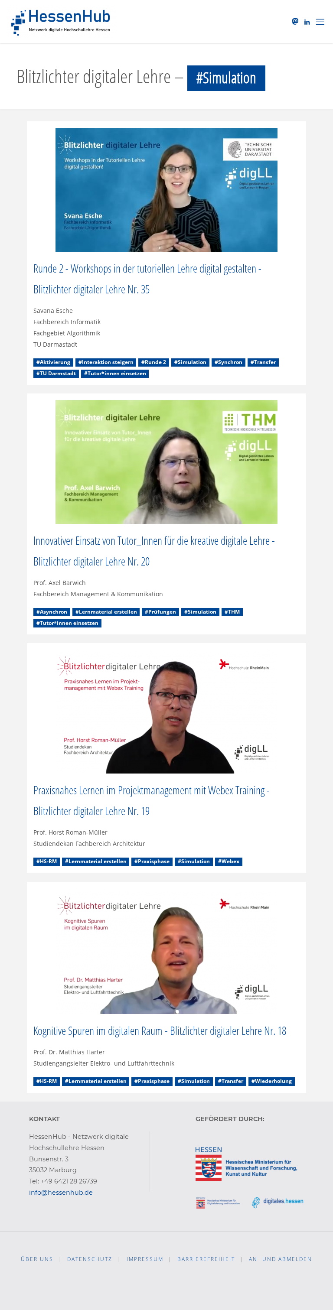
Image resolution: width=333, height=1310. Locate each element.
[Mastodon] (295, 21)
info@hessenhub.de (61, 1192)
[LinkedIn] (307, 22)
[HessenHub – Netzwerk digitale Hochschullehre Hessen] (61, 21)
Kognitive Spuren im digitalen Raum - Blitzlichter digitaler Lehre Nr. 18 (159, 1030)
